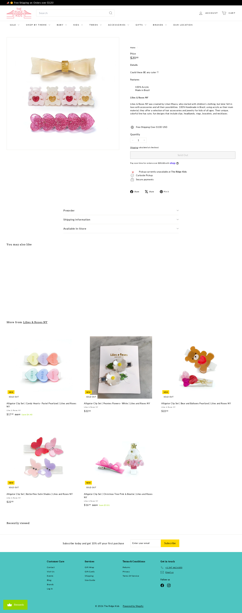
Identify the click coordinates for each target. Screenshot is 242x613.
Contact (51, 567)
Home (133, 47)
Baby (60, 25)
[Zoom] (63, 93)
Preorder (69, 210)
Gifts (140, 25)
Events (50, 576)
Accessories (117, 25)
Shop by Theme (37, 25)
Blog (49, 580)
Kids (76, 25)
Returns (126, 567)
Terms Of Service (131, 576)
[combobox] (75, 13)
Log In (50, 588)
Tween (94, 25)
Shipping (134, 147)
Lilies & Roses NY (35, 322)
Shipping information (76, 219)
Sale (13, 25)
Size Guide (90, 580)
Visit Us (50, 571)
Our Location (183, 25)
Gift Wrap (89, 567)
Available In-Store (74, 228)
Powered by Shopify (133, 606)
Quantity (135, 134)
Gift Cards (90, 571)
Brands (158, 25)
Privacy (126, 571)
